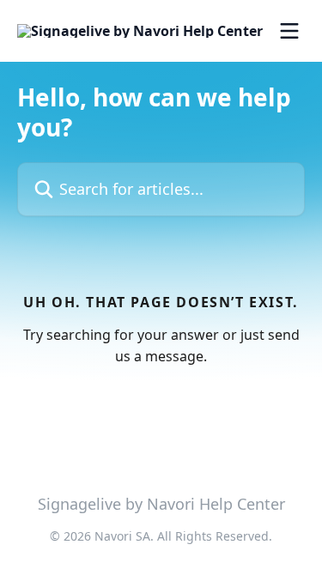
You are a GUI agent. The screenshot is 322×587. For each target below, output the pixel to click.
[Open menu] (289, 31)
